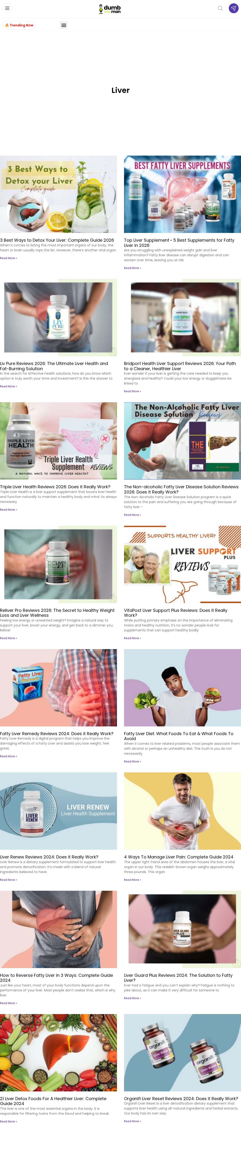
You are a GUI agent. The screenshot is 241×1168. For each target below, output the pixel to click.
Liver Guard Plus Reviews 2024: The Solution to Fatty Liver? (178, 977)
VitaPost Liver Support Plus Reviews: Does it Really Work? (175, 612)
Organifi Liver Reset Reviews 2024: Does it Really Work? (181, 1099)
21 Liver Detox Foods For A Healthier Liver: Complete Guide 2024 (53, 1101)
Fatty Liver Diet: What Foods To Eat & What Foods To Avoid (178, 736)
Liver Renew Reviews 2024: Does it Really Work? (49, 857)
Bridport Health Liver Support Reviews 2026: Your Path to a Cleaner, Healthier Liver (180, 366)
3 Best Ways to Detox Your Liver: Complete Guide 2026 (57, 240)
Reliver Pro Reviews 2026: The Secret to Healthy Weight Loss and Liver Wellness (57, 612)
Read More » (8, 258)
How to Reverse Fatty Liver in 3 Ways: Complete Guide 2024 (56, 977)
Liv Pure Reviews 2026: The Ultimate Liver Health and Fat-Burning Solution (54, 366)
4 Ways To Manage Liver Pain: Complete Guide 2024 (178, 857)
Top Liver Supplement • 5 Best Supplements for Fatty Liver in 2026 (179, 242)
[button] (64, 25)
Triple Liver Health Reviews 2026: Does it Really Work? (55, 487)
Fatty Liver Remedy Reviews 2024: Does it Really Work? (56, 734)
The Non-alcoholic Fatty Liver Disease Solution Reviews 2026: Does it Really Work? (181, 489)
